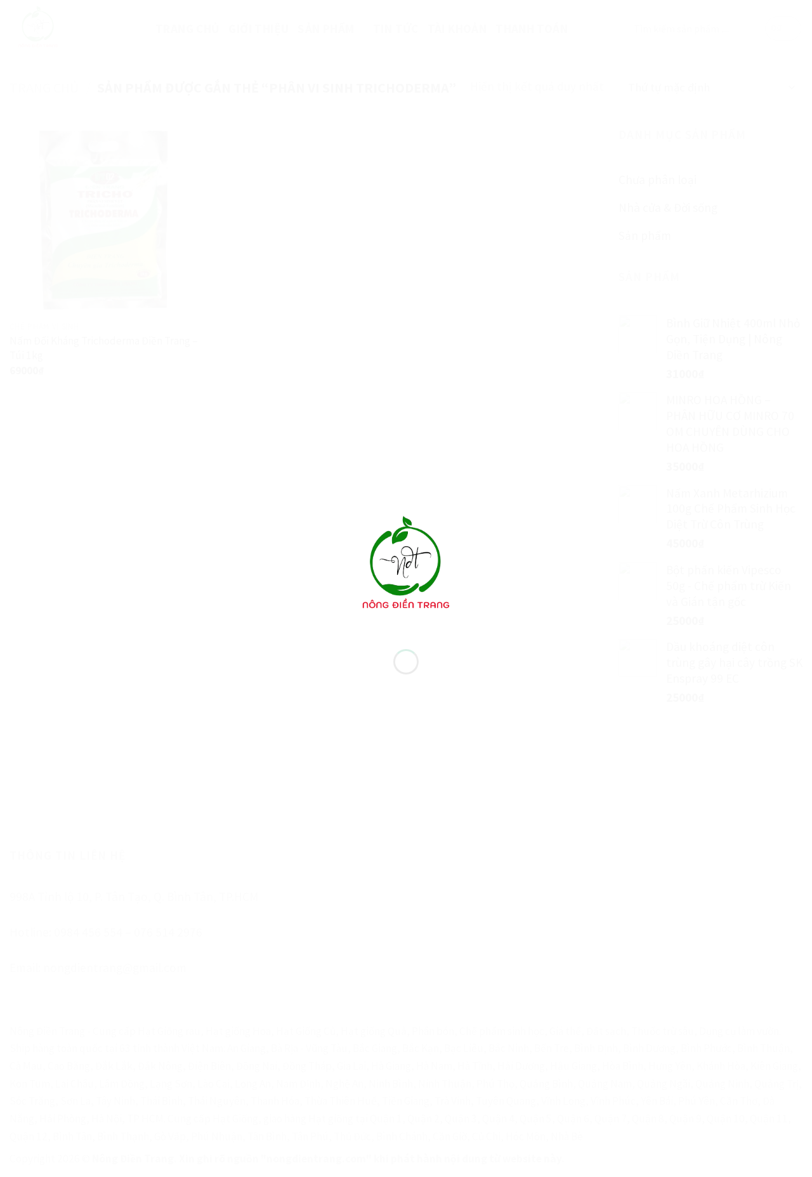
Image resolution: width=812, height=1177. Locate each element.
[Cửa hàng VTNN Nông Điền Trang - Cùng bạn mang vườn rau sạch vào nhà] (406, 564)
